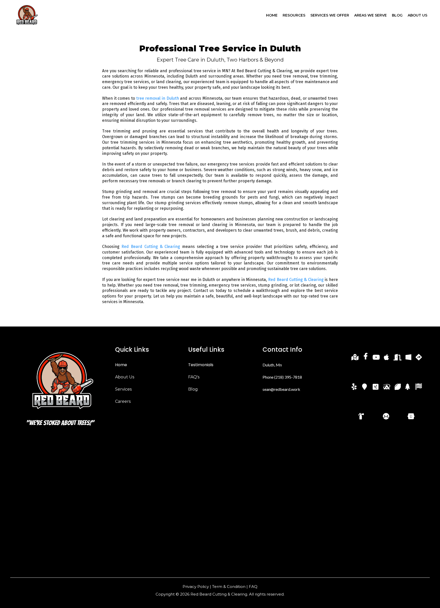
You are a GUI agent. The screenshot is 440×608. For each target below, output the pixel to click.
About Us (124, 377)
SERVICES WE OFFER (329, 15)
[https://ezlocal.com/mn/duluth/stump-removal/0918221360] (387, 388)
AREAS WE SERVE (370, 15)
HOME (272, 15)
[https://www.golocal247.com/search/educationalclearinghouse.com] (398, 388)
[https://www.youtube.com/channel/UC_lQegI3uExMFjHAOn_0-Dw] (376, 359)
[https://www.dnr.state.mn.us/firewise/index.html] (387, 415)
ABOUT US (417, 15)
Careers (123, 401)
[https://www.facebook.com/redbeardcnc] (366, 358)
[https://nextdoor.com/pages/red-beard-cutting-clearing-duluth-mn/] (398, 359)
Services (123, 389)
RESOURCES (294, 15)
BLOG (397, 15)
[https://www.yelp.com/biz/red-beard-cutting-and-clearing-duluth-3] (355, 386)
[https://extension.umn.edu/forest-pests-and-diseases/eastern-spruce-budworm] (409, 386)
